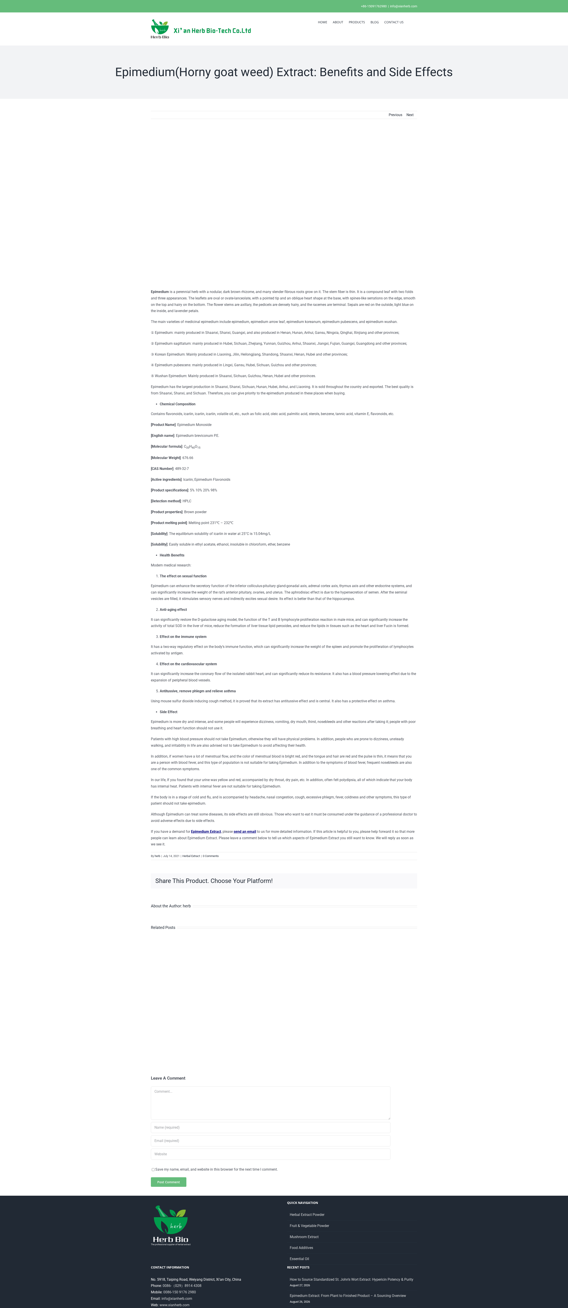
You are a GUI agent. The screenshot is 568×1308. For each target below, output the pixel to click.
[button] (410, 21)
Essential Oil (299, 1259)
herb (157, 856)
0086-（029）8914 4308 (182, 1286)
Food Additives (301, 1248)
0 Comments (211, 856)
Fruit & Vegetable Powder (309, 1226)
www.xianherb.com (174, 1305)
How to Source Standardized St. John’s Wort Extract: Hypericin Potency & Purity (351, 1279)
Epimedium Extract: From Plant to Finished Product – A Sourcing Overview (348, 1296)
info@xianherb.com (403, 6)
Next (410, 115)
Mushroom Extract (304, 1237)
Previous (395, 115)
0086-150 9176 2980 (179, 1292)
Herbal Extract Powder (307, 1215)
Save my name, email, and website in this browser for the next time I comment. (216, 1169)
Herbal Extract (191, 856)
